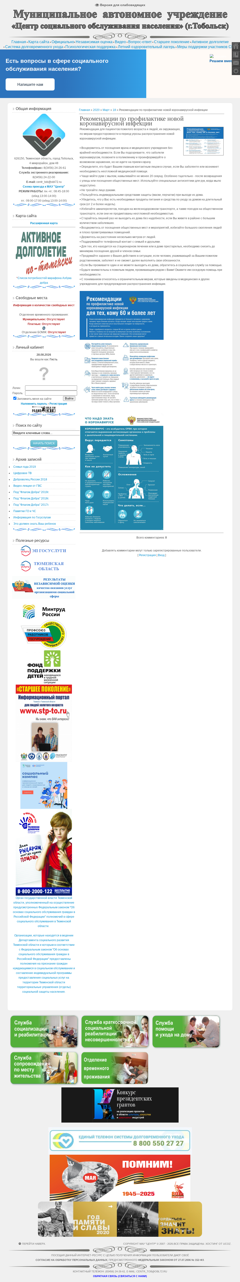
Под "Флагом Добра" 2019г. (31, 492)
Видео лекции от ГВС (27, 485)
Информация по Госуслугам (32, 517)
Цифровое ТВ (22, 473)
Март (106, 110)
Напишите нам (30, 85)
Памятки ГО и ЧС (24, 511)
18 (114, 110)
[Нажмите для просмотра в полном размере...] (122, 407)
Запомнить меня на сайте (34, 398)
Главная (84, 110)
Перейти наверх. (34, 1243)
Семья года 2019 (24, 466)
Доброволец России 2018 (30, 479)
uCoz (227, 1243)
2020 (96, 110)
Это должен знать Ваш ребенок (34, 523)
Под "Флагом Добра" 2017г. (31, 504)
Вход (161, 555)
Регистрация (147, 555)
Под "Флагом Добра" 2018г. (31, 498)
